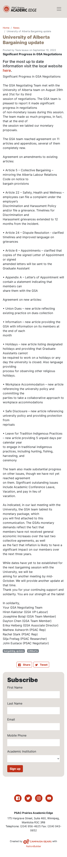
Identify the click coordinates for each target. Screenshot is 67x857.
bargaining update (14, 650)
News (16, 27)
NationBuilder (33, 846)
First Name (15, 687)
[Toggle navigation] (59, 8)
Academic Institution (21, 751)
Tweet (43, 664)
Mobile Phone (16, 735)
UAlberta (33, 650)
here (7, 70)
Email (11, 719)
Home (6, 27)
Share (27, 664)
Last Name (14, 703)
